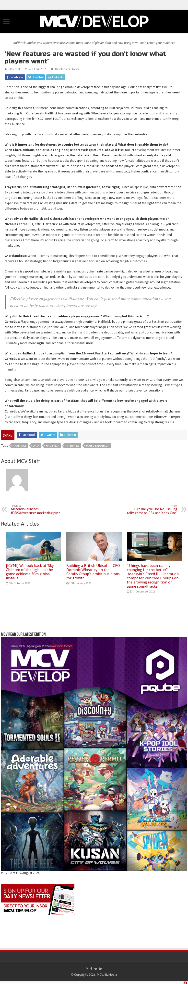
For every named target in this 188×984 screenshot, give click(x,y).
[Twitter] (96, 969)
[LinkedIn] (101, 969)
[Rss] (87, 969)
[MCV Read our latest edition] (94, 754)
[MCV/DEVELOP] (94, 20)
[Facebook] (91, 969)
